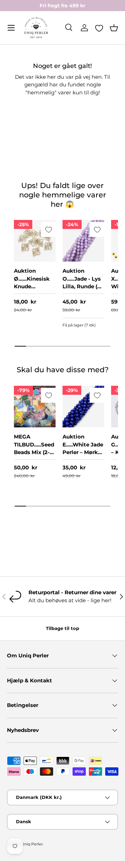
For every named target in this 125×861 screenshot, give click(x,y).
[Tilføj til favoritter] (48, 229)
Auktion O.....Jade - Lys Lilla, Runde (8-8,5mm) (82, 282)
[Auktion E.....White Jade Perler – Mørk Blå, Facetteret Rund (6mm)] (83, 406)
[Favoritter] (99, 28)
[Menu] (11, 27)
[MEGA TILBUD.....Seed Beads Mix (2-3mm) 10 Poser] (35, 406)
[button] (114, 27)
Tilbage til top (62, 628)
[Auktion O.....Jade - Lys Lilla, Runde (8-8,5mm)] (83, 241)
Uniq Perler (32, 844)
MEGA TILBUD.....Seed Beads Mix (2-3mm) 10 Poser (34, 448)
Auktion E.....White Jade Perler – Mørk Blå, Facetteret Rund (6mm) (82, 452)
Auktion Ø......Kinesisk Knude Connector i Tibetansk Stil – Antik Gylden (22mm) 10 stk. (35, 294)
